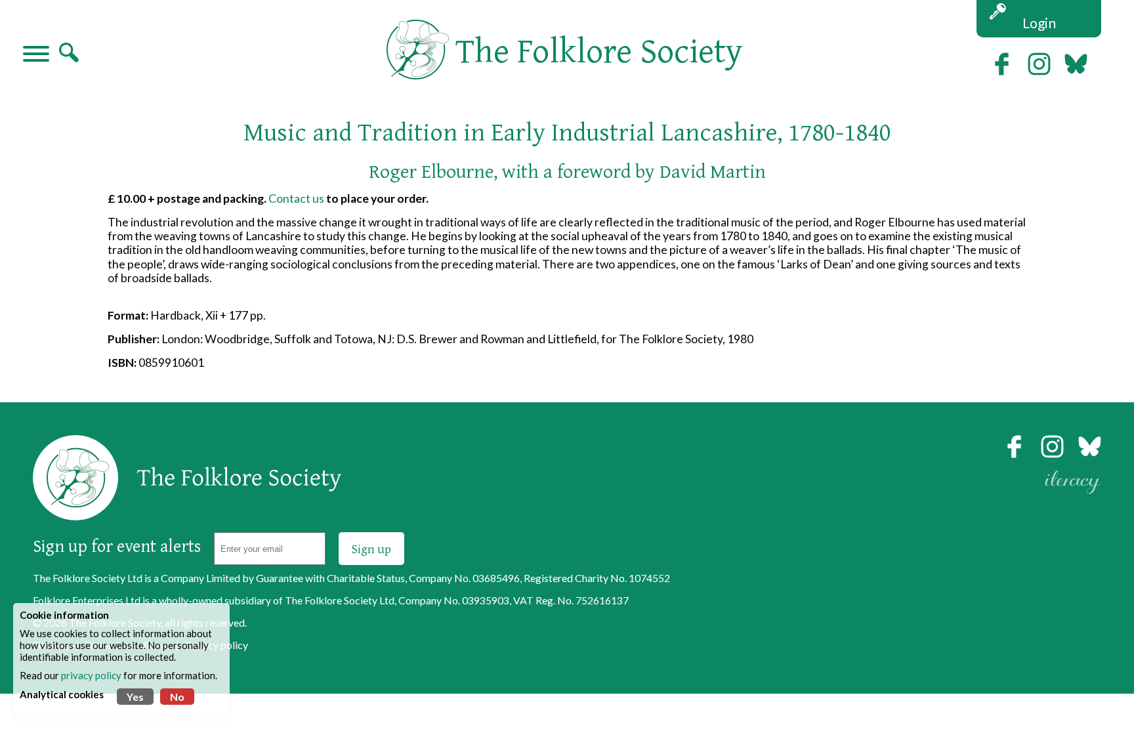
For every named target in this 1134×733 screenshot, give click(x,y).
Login (1039, 22)
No (177, 696)
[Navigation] (36, 55)
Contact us (296, 198)
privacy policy (91, 675)
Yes (135, 696)
